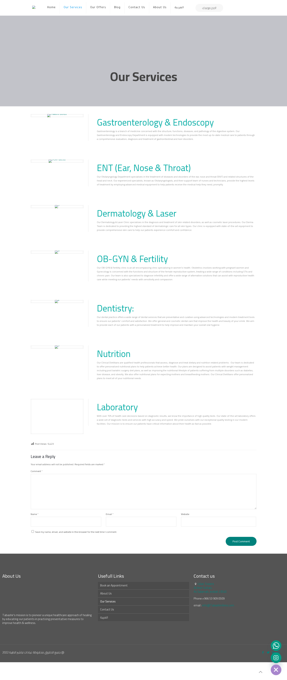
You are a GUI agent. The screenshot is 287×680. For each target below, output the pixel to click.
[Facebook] (263, 652)
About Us (106, 593)
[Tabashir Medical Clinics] (33, 8)
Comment (37, 471)
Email (109, 514)
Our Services (108, 601)
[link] (57, 115)
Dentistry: (115, 308)
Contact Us (107, 609)
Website (185, 514)
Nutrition (114, 353)
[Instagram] (276, 657)
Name (34, 514)
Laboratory (117, 407)
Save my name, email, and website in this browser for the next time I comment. (76, 532)
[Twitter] (268, 652)
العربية (104, 617)
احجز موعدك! (209, 8)
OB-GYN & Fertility (132, 258)
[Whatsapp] (276, 645)
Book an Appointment (114, 585)
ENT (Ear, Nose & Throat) (144, 167)
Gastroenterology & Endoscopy (155, 122)
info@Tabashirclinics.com (218, 605)
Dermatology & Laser (136, 213)
